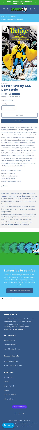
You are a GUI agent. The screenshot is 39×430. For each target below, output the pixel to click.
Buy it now (20, 121)
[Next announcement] (35, 2)
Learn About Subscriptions (19, 290)
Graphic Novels (9, 386)
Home (3, 16)
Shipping (4, 96)
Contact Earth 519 (10, 345)
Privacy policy (12, 423)
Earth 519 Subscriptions (12, 349)
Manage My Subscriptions (13, 365)
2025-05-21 (16, 181)
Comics (6, 382)
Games (6, 390)
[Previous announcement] (3, 2)
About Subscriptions (11, 361)
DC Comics (11, 173)
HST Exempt (12, 16)
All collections (9, 377)
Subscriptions (8, 399)
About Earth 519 (9, 340)
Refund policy (22, 423)
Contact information (26, 426)
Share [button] (5, 186)
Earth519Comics (18, 420)
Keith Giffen (10, 179)
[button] (4, 9)
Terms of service (32, 423)
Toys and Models (10, 395)
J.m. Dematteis (12, 176)
